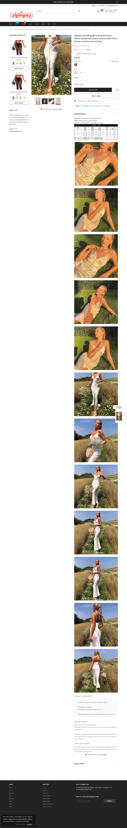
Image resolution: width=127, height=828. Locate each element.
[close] (117, 2)
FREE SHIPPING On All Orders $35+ (63, 2)
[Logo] (21, 14)
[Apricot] (24, 63)
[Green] (17, 63)
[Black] (13, 63)
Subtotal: (76, 84)
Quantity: (76, 77)
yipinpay (88, 49)
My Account (112, 12)
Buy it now (96, 96)
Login (110, 10)
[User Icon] (106, 11)
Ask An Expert (57, 109)
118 (78, 101)
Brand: (76, 49)
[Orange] (20, 63)
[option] (51, 65)
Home (10, 29)
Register (115, 10)
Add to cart (19, 68)
